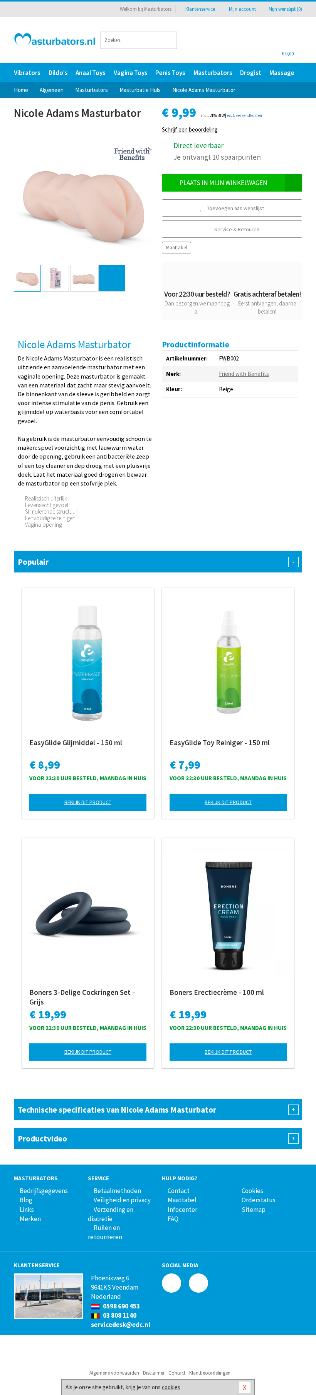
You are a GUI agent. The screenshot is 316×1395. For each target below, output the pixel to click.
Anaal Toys (91, 72)
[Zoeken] (171, 40)
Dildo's (58, 72)
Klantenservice (200, 9)
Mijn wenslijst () (284, 9)
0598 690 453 (121, 1306)
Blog (26, 1200)
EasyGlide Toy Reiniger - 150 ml (220, 742)
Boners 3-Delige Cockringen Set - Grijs (82, 997)
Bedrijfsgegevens (44, 1190)
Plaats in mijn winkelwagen (223, 183)
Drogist (250, 72)
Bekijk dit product (87, 802)
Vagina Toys (131, 72)
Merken (30, 1219)
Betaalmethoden (117, 1190)
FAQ (173, 1219)
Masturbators (212, 72)
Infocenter (182, 1209)
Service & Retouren (236, 229)
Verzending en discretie (110, 1214)
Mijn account (242, 9)
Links (27, 1209)
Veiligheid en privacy (122, 1200)
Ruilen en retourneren (105, 1232)
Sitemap (254, 1209)
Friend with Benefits (244, 373)
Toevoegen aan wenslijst (235, 208)
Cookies (252, 1190)
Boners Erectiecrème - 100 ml (217, 992)
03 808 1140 (119, 1315)
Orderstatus (259, 1200)
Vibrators (27, 72)
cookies (171, 1387)
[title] (133, 153)
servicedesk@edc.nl (120, 1324)
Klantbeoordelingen (209, 1373)
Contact (179, 1190)
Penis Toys (170, 72)
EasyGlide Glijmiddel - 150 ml (75, 742)
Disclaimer (154, 1373)
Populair (156, 562)
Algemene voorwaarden (114, 1373)
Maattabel (176, 247)
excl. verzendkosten (244, 115)
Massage (281, 72)
